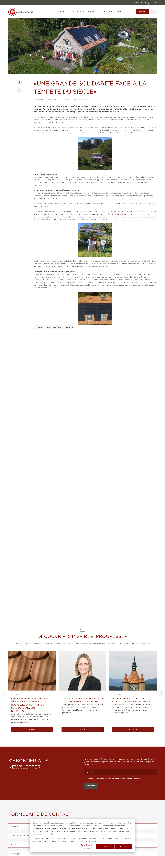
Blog (147, 3)
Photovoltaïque (54, 327)
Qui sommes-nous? (112, 12)
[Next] (161, 693)
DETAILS (32, 729)
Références (78, 12)
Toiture (38, 327)
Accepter (105, 846)
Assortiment (61, 12)
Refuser (123, 846)
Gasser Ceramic (44, 99)
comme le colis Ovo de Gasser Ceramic (111, 214)
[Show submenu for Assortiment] (68, 11)
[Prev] (3, 693)
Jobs (155, 3)
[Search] (154, 11)
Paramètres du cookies (86, 846)
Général (69, 327)
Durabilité (93, 12)
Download (137, 3)
